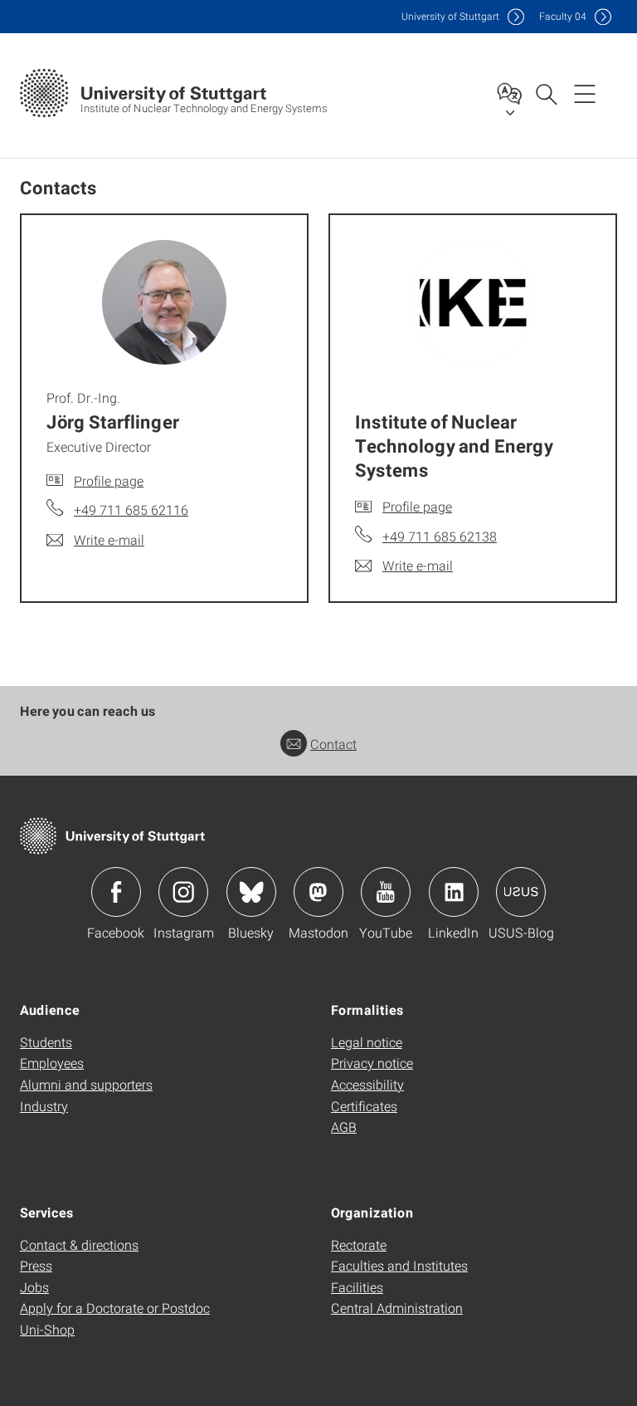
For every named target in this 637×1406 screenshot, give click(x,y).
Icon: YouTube (386, 892)
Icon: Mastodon (318, 892)
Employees (52, 1062)
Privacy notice (372, 1062)
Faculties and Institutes (399, 1265)
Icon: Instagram (183, 892)
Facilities (357, 1287)
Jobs (34, 1287)
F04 (562, 16)
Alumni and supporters (86, 1084)
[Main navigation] (584, 93)
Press (36, 1265)
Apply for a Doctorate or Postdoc (115, 1307)
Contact (333, 743)
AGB (344, 1126)
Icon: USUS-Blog (521, 892)
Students (46, 1042)
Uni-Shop (47, 1329)
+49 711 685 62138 (439, 536)
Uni (450, 16)
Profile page (108, 480)
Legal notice (366, 1042)
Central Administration (397, 1307)
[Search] (545, 93)
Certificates (364, 1106)
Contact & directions (79, 1244)
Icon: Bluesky (251, 892)
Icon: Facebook (116, 892)
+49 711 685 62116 (131, 509)
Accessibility (367, 1084)
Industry (44, 1106)
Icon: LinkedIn (454, 892)
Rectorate (359, 1244)
